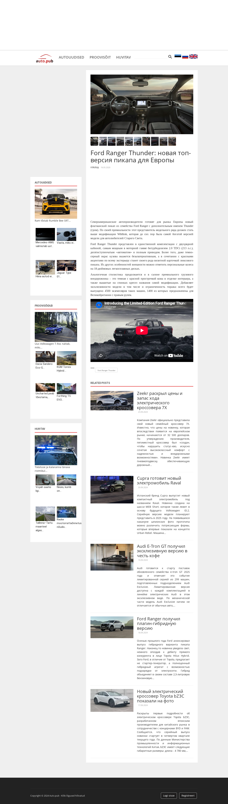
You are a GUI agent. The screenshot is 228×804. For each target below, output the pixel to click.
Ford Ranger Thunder (106, 370)
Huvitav (123, 57)
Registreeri (188, 795)
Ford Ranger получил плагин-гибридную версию (158, 623)
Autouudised (71, 57)
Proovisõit (100, 57)
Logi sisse (169, 795)
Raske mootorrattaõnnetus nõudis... (66, 523)
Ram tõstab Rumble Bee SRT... (53, 220)
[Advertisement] (114, 25)
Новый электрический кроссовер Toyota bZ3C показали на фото (160, 696)
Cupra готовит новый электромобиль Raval (159, 480)
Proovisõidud (44, 305)
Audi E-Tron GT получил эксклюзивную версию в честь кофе (162, 550)
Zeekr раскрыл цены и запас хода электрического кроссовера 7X (159, 400)
